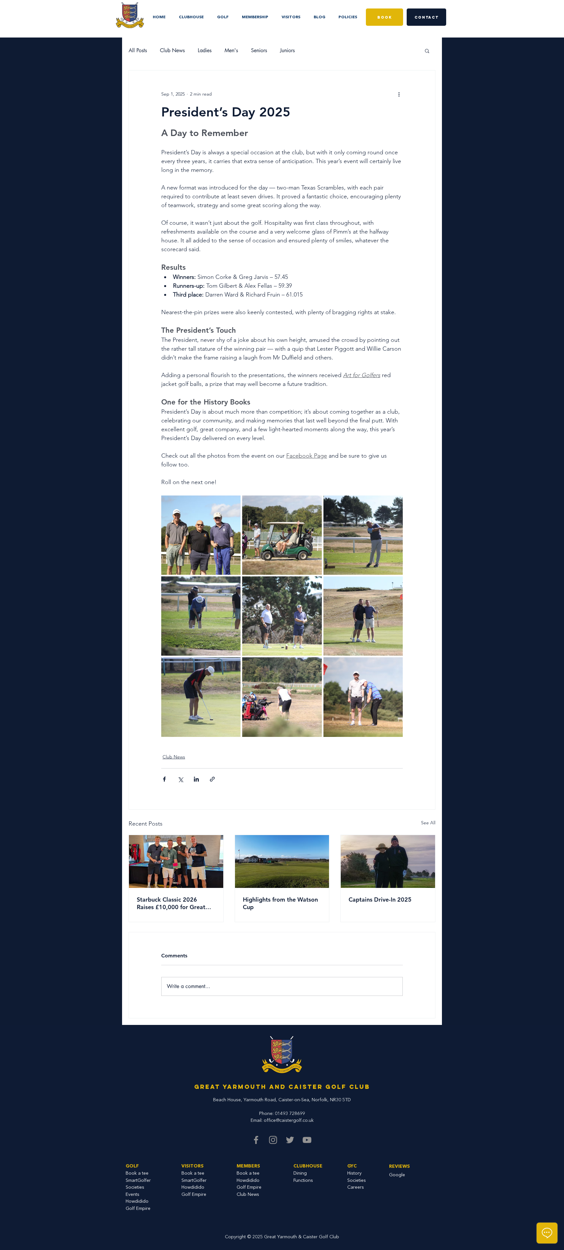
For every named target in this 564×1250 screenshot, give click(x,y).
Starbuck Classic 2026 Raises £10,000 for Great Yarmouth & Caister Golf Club (171, 903)
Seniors (259, 50)
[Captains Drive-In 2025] (388, 861)
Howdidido (137, 1201)
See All (428, 823)
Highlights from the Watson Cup (280, 903)
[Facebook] (256, 1140)
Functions (303, 1180)
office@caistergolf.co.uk (289, 1120)
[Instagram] (273, 1140)
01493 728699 (290, 1113)
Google (397, 1175)
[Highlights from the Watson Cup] (282, 861)
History (354, 1173)
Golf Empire (138, 1208)
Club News (172, 50)
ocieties (136, 1187)
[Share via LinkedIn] (196, 779)
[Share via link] (212, 779)
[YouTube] (307, 1140)
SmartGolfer (194, 1180)
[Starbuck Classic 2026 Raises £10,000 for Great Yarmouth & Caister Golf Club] (176, 861)
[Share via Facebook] (164, 779)
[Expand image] (201, 535)
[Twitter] (290, 1140)
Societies (356, 1180)
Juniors (287, 50)
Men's (231, 50)
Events (132, 1194)
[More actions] (399, 94)
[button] (348, 14)
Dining (300, 1173)
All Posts (138, 50)
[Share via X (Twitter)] (180, 779)
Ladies (205, 50)
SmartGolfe (137, 1180)
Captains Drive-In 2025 (380, 899)
